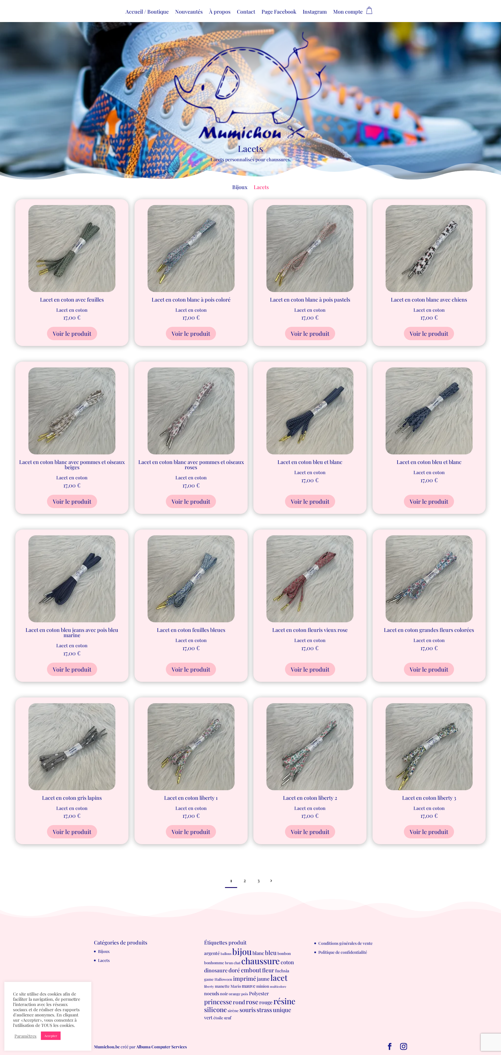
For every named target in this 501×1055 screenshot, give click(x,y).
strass (264, 1010)
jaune (263, 978)
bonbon (284, 953)
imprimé (244, 978)
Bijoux (239, 188)
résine (284, 1001)
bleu (271, 952)
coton (287, 962)
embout (251, 970)
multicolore (278, 986)
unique (282, 1010)
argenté (212, 953)
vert (208, 1017)
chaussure (260, 960)
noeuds (211, 993)
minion (262, 986)
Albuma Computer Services (161, 1046)
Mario (235, 986)
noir (224, 993)
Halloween (223, 979)
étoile (218, 1017)
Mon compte (348, 12)
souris (247, 1010)
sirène (233, 1010)
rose (252, 1001)
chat (237, 962)
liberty (209, 986)
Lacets (261, 188)
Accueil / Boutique (147, 12)
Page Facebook (279, 12)
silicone (215, 1009)
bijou (242, 951)
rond (239, 1002)
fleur (268, 970)
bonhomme (214, 962)
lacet (279, 977)
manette (222, 986)
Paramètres (25, 1035)
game (209, 979)
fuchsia (282, 971)
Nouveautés (189, 12)
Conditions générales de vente (345, 943)
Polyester (259, 993)
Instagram (315, 12)
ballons (226, 953)
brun (229, 962)
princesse (218, 1001)
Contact (246, 12)
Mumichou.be (107, 1046)
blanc (258, 953)
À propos (219, 12)
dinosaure (216, 970)
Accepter (50, 1036)
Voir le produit (72, 333)
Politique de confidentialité (342, 952)
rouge (266, 1002)
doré (234, 970)
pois (244, 993)
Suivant (271, 880)
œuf (227, 1017)
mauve (248, 986)
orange (234, 993)
